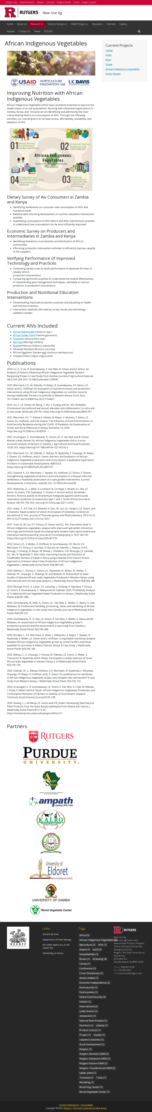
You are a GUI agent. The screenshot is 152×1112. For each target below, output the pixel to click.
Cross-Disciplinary (91, 973)
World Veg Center (91, 1087)
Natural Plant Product (93, 1020)
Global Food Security (92, 997)
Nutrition (86, 1025)
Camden (50, 2)
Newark (40, 2)
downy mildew (88, 978)
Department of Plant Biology (57, 939)
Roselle (17, 345)
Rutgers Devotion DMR (94, 1054)
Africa (84, 935)
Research (36, 24)
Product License (89, 1030)
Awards (11, 31)
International (88, 1006)
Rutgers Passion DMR (93, 1063)
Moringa (18, 342)
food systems (88, 992)
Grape (109, 64)
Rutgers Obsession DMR (94, 1058)
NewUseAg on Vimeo (53, 953)
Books (84, 959)
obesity (102, 1025)
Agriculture (87, 944)
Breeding (100, 959)
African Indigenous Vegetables (123, 69)
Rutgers (85, 1049)
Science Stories (56, 24)
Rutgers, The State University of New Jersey (85, 1108)
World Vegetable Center (94, 1091)
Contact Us (24, 31)
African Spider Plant (24, 335)
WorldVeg (86, 1082)
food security (88, 987)
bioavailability (88, 954)
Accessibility (87, 1105)
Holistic (85, 1001)
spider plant (87, 1072)
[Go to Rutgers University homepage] (21, 12)
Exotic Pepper (113, 73)
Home (10, 24)
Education (97, 24)
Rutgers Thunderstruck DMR (97, 1068)
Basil (108, 59)
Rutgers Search (89, 2)
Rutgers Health (64, 2)
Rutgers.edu (11, 2)
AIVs (102, 944)
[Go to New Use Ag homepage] (125, 932)
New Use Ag (52, 13)
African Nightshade (23, 331)
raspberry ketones (91, 1039)
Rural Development (91, 1044)
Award (84, 949)
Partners (111, 24)
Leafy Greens (88, 1011)
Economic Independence (94, 982)
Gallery (123, 24)
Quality (99, 1035)
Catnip (109, 50)
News (37, 31)
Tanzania (86, 1077)
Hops (108, 55)
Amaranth (18, 338)
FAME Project (78, 24)
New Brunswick (27, 2)
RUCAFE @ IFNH (51, 934)
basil (97, 949)
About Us (22, 24)
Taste (101, 1077)
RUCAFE (48, 31)
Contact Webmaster (69, 1105)
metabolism (87, 1016)
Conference (87, 968)
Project (85, 1035)
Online (76, 2)
